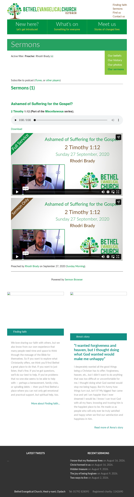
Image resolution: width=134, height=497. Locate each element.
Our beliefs (114, 55)
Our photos (115, 64)
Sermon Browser (74, 280)
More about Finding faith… (45, 403)
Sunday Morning (75, 266)
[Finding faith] (35, 294)
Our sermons (116, 69)
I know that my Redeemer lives (86, 461)
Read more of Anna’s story (108, 427)
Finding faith (20, 332)
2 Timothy (17, 111)
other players (53, 80)
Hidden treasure (78, 469)
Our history (115, 60)
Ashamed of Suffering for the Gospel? (42, 103)
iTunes (38, 80)
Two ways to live (79, 478)
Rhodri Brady (32, 266)
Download (16, 129)
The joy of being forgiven (83, 473)
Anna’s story (83, 337)
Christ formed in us (80, 465)
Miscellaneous (54, 111)
